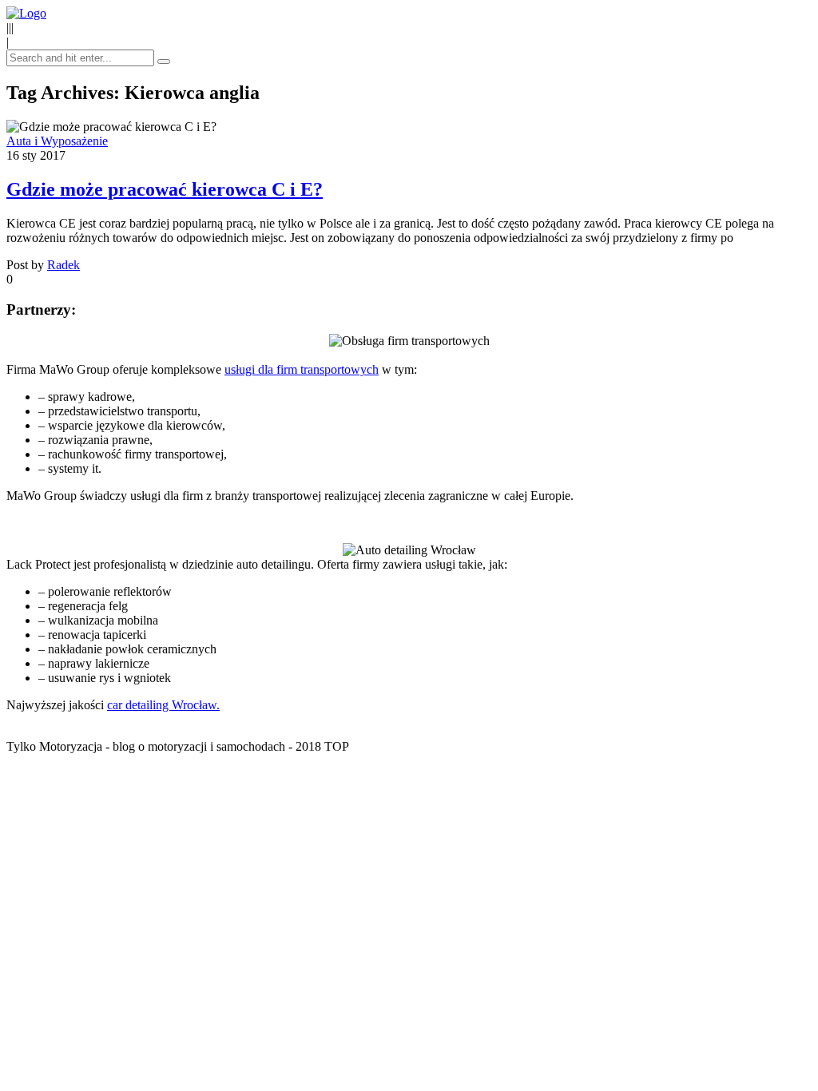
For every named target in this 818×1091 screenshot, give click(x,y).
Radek (63, 265)
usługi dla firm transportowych (301, 369)
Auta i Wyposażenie (57, 141)
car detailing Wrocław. (163, 705)
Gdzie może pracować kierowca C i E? (164, 189)
